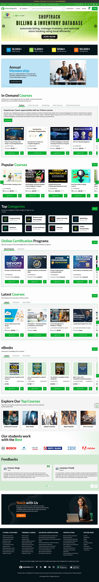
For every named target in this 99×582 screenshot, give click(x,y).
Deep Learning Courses (27, 542)
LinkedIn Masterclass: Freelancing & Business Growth (57, 185)
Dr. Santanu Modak (78, 381)
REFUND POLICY (64, 561)
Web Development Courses (9, 548)
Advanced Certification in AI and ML (47, 548)
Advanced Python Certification (45, 544)
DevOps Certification (67, 537)
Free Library (29, 4)
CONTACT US (42, 561)
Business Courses (7, 542)
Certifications (70, 8)
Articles (44, 4)
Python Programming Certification (70, 544)
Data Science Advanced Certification (47, 537)
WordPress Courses (7, 553)
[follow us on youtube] (45, 567)
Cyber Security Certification (69, 548)
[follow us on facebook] (36, 567)
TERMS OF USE (49, 561)
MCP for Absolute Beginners (81, 142)
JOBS (37, 561)
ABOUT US (22, 561)
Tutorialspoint (7, 188)
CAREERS (33, 561)
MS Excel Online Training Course (12, 184)
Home (4, 4)
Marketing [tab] (45, 105)
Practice (37, 4)
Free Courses (86, 546)
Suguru (6, 381)
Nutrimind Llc (44, 381)
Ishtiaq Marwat (53, 188)
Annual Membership (88, 542)
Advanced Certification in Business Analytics (49, 542)
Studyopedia (78, 146)
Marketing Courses (7, 541)
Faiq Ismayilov (31, 381)
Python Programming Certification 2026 (56, 271)
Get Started (8, 120)
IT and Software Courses (8, 544)
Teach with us (79, 4)
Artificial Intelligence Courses (28, 541)
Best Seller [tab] (26, 302)
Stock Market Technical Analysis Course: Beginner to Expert (35, 185)
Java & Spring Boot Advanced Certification (48, 535)
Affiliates (85, 544)
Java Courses (25, 537)
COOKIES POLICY (71, 561)
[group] (10, 419)
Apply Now (22, 515)
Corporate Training (54, 4)
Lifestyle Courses (6, 546)
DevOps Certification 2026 (13, 270)
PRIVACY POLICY (56, 561)
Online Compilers (13, 4)
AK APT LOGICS (9, 146)
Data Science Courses (27, 546)
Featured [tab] (20, 249)
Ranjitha (8, 328)
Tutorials (85, 541)
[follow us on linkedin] (49, 567)
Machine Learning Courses (28, 544)
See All (94, 164)
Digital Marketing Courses (8, 551)
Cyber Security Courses (8, 539)
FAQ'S (78, 561)
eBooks (84, 8)
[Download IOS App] (74, 567)
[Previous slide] (2, 182)
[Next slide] (97, 182)
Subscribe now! (16, 81)
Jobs (22, 4)
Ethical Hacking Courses (27, 550)
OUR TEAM (27, 561)
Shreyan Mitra (32, 146)
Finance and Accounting (8, 537)
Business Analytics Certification (70, 535)
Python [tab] (21, 105)
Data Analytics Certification (45, 553)
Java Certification (67, 546)
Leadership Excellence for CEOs (82, 324)
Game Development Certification (70, 539)
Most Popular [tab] (9, 249)
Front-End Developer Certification (70, 541)
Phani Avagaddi (55, 146)
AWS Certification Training (69, 542)
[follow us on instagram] (54, 567)
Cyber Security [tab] (33, 105)
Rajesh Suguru (20, 381)
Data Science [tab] (58, 105)
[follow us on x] (41, 567)
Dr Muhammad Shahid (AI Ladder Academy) (60, 328)
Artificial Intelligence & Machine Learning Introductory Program (59, 142)
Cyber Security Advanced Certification (47, 546)
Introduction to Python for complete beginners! (35, 142)
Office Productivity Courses (8, 550)
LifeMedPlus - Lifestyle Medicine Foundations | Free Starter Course (37, 325)
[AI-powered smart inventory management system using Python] (49, 26)
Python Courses (25, 535)
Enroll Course (38, 153)
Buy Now (13, 153)
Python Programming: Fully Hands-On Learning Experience (14, 142)
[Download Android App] (62, 567)
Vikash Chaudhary (31, 188)
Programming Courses (8, 535)
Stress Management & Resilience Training (57, 324)
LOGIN (94, 8)
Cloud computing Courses (28, 548)
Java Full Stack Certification (45, 549)
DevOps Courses (25, 539)
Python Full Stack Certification (45, 551)
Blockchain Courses (26, 553)
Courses (78, 8)
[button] (3, 26)
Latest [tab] (6, 302)
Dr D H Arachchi (33, 328)
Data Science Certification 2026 (82, 270)
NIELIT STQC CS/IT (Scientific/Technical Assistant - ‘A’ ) (82, 379)
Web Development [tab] (73, 105)
